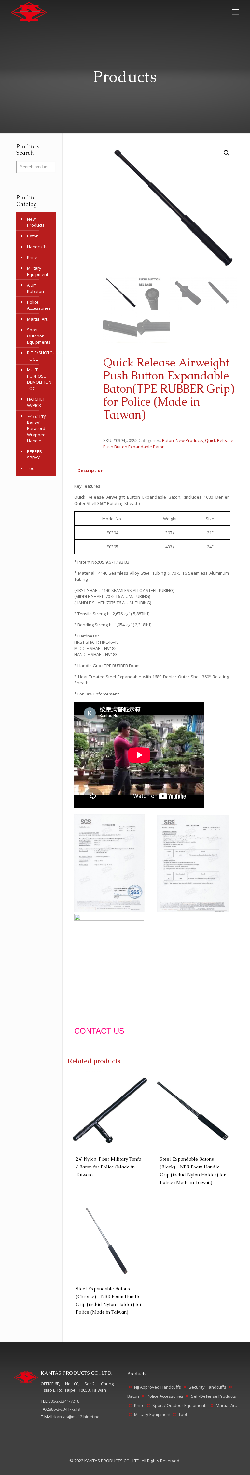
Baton (168, 440)
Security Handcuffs (207, 1387)
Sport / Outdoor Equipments (180, 1405)
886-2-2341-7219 (64, 1409)
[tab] (90, 470)
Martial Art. (37, 319)
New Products (189, 440)
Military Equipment (37, 271)
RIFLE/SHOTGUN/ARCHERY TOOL (40, 356)
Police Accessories (39, 305)
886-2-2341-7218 (63, 1401)
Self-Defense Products (213, 1396)
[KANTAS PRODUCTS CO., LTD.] (29, 11)
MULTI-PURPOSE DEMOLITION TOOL (39, 379)
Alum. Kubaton (35, 288)
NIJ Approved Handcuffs (157, 1387)
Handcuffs (37, 247)
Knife (32, 257)
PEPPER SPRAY (34, 455)
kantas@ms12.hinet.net (77, 1417)
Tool (31, 468)
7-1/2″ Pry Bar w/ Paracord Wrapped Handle (36, 428)
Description (90, 470)
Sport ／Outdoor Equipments (38, 336)
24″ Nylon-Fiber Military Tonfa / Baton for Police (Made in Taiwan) (108, 1167)
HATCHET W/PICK (36, 402)
